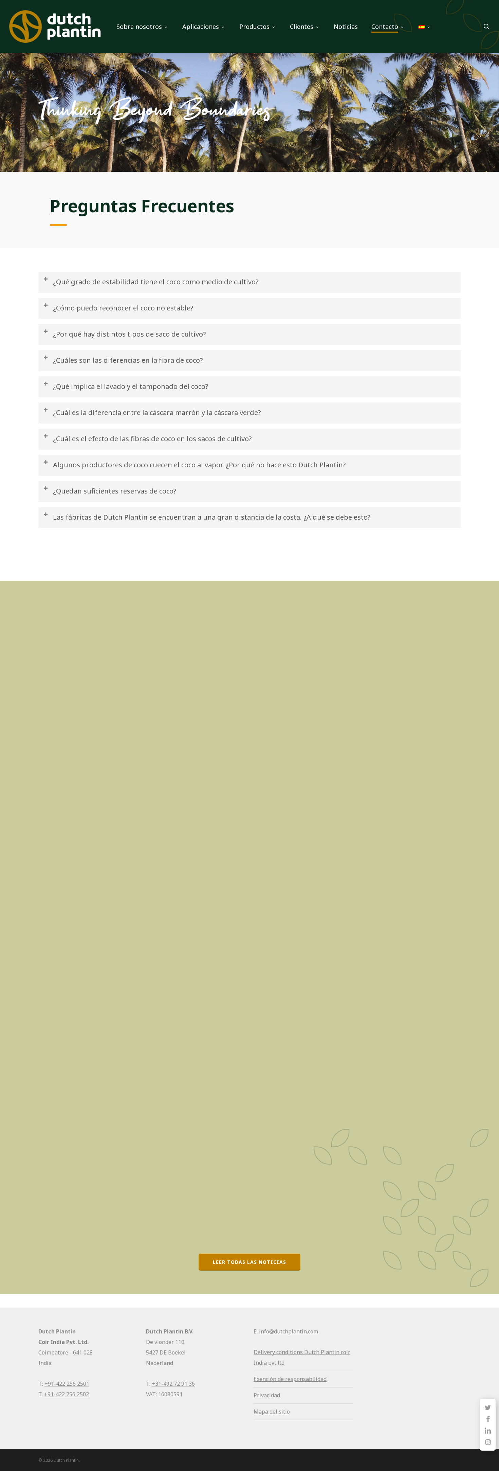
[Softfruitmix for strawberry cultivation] (106, 655)
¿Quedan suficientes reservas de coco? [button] (114, 491)
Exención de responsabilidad (290, 1379)
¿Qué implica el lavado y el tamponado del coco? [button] (130, 386)
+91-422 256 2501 (66, 1383)
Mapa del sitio (272, 1411)
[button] (249, 1262)
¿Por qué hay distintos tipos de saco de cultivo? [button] (129, 334)
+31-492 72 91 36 (173, 1383)
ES (56, 990)
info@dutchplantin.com (288, 1331)
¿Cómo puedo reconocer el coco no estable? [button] (123, 307)
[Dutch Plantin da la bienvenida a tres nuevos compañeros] (106, 1100)
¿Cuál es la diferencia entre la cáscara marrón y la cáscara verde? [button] (157, 412)
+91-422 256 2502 (66, 1394)
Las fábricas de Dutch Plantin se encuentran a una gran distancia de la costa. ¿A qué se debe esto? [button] (211, 517)
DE (56, 561)
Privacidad (267, 1395)
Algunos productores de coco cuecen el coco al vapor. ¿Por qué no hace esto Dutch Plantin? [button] (199, 464)
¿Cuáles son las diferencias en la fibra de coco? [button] (128, 360)
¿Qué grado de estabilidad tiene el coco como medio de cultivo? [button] (155, 281)
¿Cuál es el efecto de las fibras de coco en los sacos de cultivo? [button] (152, 438)
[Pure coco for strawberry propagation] (106, 870)
